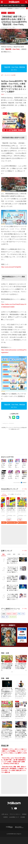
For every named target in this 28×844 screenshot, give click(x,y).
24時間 (8, 554)
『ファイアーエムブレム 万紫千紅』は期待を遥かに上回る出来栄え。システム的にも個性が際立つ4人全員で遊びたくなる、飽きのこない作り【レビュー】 (21, 733)
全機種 (3, 613)
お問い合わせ (5, 814)
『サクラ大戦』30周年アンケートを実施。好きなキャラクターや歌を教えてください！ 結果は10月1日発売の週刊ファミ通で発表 (12, 597)
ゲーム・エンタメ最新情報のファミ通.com (10, 8)
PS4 (23, 613)
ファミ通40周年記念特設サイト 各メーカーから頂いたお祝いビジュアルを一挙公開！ (20, 666)
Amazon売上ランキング (9, 489)
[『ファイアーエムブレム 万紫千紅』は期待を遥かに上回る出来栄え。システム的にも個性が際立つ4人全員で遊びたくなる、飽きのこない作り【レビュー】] (21, 724)
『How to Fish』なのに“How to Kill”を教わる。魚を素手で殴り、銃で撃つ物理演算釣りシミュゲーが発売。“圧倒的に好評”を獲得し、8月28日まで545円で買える (13, 760)
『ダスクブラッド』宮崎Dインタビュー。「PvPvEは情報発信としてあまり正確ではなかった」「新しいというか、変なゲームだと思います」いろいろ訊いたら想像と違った (7, 692)
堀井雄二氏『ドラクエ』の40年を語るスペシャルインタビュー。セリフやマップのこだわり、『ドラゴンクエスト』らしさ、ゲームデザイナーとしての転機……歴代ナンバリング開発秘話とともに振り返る (20, 692)
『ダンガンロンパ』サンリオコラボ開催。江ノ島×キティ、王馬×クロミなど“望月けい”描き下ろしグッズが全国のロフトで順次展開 (12, 569)
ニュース (22, 8)
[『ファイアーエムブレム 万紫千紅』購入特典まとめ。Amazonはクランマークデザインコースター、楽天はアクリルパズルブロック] (21, 704)
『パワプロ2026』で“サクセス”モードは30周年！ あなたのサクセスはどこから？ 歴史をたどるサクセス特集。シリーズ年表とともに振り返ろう (6, 733)
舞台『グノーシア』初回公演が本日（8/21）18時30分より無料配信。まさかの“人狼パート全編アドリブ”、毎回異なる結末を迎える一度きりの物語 (12, 587)
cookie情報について (14, 817)
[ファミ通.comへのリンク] (14, 2)
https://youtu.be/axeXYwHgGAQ (11, 267)
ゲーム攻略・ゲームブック (14, 494)
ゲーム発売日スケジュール (10, 609)
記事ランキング (6, 551)
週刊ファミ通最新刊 (8, 625)
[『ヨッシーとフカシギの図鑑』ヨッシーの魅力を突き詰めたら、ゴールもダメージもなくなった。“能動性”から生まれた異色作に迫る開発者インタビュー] (7, 704)
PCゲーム (18, 5)
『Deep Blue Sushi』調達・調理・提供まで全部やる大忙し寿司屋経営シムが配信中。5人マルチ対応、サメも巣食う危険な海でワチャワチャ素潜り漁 (14, 769)
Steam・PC (5, 617)
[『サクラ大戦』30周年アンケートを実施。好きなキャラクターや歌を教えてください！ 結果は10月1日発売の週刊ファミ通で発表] (23, 596)
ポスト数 (24, 554)
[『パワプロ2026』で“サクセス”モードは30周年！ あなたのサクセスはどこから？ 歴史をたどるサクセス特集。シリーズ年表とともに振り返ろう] (7, 724)
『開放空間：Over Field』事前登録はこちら (14, 68)
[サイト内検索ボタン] (26, 2)
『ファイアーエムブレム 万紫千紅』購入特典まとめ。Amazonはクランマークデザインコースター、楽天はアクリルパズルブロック (20, 712)
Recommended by (17, 482)
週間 (14, 554)
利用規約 (24, 814)
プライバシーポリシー (15, 814)
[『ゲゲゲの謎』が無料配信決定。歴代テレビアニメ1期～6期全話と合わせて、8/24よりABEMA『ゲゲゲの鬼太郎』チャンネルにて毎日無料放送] (23, 577)
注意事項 (5, 817)
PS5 (14, 5)
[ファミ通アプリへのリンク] (9, 827)
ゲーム (4, 494)
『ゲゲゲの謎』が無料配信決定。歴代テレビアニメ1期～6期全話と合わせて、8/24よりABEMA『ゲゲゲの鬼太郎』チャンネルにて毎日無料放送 (12, 578)
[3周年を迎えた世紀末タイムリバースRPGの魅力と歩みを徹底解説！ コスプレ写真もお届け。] (7, 658)
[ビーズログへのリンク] (19, 827)
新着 (2, 5)
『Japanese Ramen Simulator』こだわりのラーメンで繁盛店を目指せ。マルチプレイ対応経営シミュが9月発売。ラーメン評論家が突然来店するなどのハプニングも (12, 560)
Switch (10, 5)
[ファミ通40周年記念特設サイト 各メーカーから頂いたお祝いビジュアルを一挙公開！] (21, 658)
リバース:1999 (8, 661)
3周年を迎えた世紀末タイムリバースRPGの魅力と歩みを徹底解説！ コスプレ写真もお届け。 (7, 667)
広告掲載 (22, 817)
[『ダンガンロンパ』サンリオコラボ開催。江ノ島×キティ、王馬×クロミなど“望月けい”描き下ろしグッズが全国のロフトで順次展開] (23, 568)
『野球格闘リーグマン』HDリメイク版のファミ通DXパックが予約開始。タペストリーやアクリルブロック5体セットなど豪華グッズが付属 (14, 752)
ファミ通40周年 (22, 661)
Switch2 (6, 5)
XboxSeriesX (13, 617)
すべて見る (24, 488)
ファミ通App (11, 13)
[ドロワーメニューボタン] (2, 2)
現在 (3, 554)
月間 (19, 554)
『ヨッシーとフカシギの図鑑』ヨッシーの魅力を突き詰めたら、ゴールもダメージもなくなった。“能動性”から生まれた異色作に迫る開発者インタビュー (6, 712)
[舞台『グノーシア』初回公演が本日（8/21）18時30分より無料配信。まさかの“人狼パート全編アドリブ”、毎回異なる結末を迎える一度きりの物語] (23, 586)
